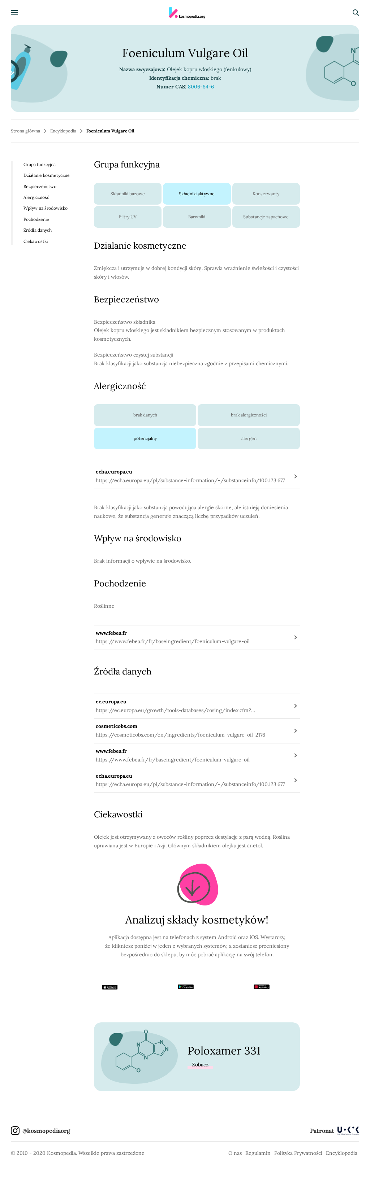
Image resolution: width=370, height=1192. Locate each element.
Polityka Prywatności (298, 1153)
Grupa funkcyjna (39, 164)
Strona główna (25, 131)
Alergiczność (36, 197)
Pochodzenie (36, 219)
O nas (235, 1153)
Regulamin (258, 1153)
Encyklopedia (63, 131)
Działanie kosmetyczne (46, 175)
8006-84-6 (201, 86)
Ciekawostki (35, 241)
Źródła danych (37, 230)
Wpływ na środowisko (45, 208)
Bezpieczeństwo (39, 186)
